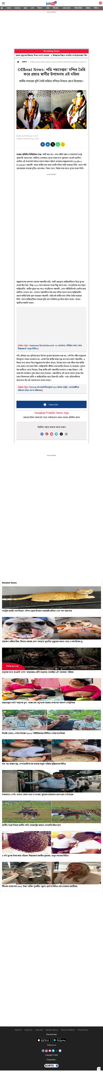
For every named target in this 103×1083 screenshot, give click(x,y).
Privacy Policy (83, 1030)
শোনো (8, 8)
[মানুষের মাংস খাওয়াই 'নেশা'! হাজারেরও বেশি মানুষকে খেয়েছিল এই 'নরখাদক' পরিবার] (51, 659)
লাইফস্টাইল (78, 8)
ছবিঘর (88, 8)
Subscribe (39, 1030)
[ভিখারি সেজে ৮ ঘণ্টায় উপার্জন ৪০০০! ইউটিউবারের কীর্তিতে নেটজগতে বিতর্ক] (51, 720)
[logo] (51, 3)
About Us (18, 1030)
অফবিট (24, 62)
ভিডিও (96, 8)
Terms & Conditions (68, 1030)
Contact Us (28, 1030)
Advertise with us (52, 1030)
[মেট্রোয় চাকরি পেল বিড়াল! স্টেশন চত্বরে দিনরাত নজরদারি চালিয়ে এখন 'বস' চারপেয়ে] (51, 597)
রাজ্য (25, 8)
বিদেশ (40, 8)
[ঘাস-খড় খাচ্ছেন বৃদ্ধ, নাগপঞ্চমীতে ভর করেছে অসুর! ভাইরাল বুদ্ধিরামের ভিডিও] (51, 750)
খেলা (47, 8)
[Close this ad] (98, 1068)
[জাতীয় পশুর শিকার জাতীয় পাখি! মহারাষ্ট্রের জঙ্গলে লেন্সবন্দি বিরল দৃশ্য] (51, 812)
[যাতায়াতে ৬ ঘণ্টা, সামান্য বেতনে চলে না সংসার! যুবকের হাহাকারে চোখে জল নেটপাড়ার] (51, 781)
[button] (42, 144)
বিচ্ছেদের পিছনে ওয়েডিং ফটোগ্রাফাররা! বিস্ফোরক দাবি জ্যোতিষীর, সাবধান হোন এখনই (64, 55)
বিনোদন (56, 8)
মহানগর (17, 8)
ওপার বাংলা (66, 8)
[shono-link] (100, 3)
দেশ (32, 8)
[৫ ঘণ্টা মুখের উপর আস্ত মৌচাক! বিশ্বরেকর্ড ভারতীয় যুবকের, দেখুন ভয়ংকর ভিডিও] (51, 842)
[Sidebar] (3, 3)
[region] (51, 30)
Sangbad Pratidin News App (51, 413)
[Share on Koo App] (63, 146)
